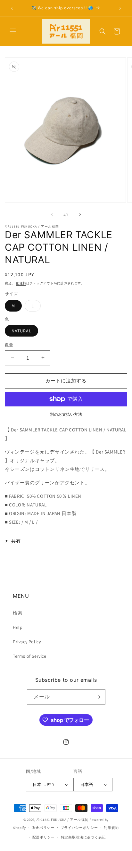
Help (17, 627)
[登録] (98, 697)
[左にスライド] (52, 214)
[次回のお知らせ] (120, 8)
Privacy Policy (27, 642)
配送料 (21, 283)
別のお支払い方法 (66, 414)
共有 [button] (16, 541)
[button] (13, 31)
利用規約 (111, 827)
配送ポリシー (43, 837)
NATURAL (21, 331)
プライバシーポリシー (79, 827)
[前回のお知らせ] (12, 8)
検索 (17, 613)
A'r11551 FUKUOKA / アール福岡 (63, 819)
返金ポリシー (43, 827)
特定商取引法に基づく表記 (83, 837)
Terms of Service (29, 656)
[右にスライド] (80, 214)
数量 (9, 345)
